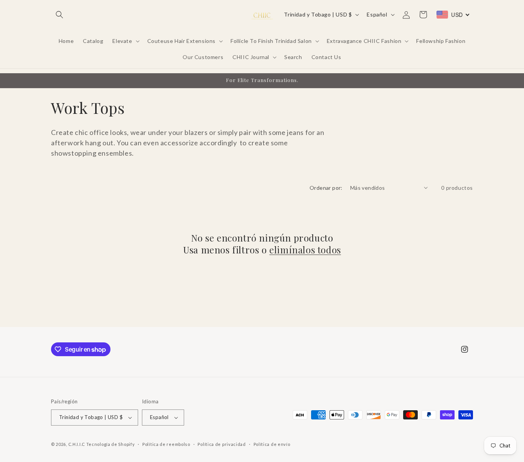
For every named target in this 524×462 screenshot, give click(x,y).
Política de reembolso (166, 444)
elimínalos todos (305, 250)
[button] (59, 14)
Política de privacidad (222, 444)
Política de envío (272, 444)
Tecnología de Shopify (110, 444)
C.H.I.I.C (77, 444)
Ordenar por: (326, 187)
